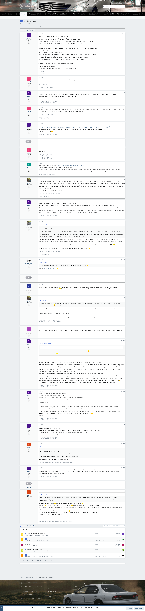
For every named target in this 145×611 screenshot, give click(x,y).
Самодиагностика (52, 591)
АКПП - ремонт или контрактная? (36, 534)
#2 (124, 78)
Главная (119, 605)
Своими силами (51, 594)
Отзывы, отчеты (51, 596)
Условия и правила (91, 605)
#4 (124, 107)
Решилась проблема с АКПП (34, 550)
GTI (25, 551)
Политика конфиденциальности (104, 605)
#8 (124, 179)
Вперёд (32, 30)
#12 (124, 285)
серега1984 (27, 556)
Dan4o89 (118, 551)
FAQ (48, 588)
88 (27, 30)
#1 (124, 34)
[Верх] (122, 605)
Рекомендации (28, 145)
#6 (124, 149)
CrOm (119, 556)
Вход (103, 586)
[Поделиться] (122, 34)
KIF (119, 535)
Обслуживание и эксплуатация (41, 535)
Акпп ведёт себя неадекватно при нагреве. (38, 539)
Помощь (114, 605)
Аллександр (27, 545)
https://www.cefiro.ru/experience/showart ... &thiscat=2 (71, 165)
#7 (124, 163)
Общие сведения (52, 586)
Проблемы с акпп (29, 544)
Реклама (29, 281)
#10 (124, 222)
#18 (124, 443)
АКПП (28, 555)
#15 (124, 340)
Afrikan (26, 535)
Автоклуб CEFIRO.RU (27, 583)
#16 (124, 391)
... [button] (25, 30)
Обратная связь (82, 605)
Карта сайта (50, 599)
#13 (124, 297)
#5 (124, 123)
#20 (124, 491)
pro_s (22, 23)
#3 (124, 92)
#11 (124, 259)
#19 (124, 467)
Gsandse (26, 540)
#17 (124, 425)
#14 (124, 328)
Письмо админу (105, 588)
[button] (36, 14)
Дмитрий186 (94, 591)
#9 (124, 201)
